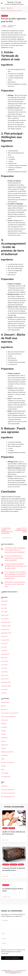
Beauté (3, 706)
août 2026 (4, 601)
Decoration (4, 720)
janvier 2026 (5, 619)
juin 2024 (4, 647)
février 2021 (5, 675)
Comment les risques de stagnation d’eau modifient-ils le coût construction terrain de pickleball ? (15, 550)
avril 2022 (4, 665)
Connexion (4, 786)
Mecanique (4, 745)
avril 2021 (4, 668)
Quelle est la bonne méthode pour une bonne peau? (13, 833)
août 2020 (4, 689)
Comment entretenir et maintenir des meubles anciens (13, 869)
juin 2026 (4, 604)
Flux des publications (7, 789)
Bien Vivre (4, 15)
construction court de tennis (9, 713)
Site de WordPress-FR (8, 796)
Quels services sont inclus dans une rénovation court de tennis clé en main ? (15, 584)
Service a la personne (7, 762)
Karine (4, 25)
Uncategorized (5, 776)
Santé (3, 759)
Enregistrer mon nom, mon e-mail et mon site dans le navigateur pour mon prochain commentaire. (13, 951)
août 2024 (4, 643)
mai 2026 (4, 608)
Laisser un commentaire (7, 26)
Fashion (3, 734)
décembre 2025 (6, 622)
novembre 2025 (6, 626)
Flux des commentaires (8, 793)
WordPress (18, 973)
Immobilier (4, 738)
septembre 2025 (6, 633)
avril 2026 (4, 612)
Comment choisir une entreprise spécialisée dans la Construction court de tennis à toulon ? (16, 566)
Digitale (3, 723)
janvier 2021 (5, 679)
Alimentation (5, 702)
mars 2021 (4, 672)
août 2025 (4, 636)
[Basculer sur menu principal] (2, 3)
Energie (3, 730)
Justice (3, 741)
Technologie (4, 773)
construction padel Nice (8, 716)
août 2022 (4, 657)
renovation (4, 755)
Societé (3, 766)
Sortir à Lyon (14, 2)
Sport (2, 769)
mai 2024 (4, 650)
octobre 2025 (5, 629)
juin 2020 (4, 693)
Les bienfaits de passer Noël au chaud (12, 889)
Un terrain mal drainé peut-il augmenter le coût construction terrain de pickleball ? (14, 558)
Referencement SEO (7, 752)
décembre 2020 (6, 682)
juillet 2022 (4, 661)
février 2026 (5, 615)
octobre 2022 (5, 654)
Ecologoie (4, 727)
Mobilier (3, 748)
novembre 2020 (6, 686)
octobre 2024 (5, 640)
